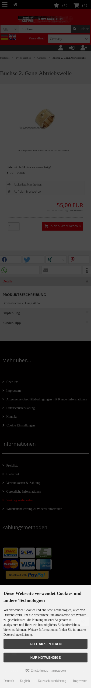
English (25, 681)
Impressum (80, 681)
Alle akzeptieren (45, 644)
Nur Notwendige (45, 657)
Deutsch (9, 681)
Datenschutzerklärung (52, 681)
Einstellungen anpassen (48, 670)
